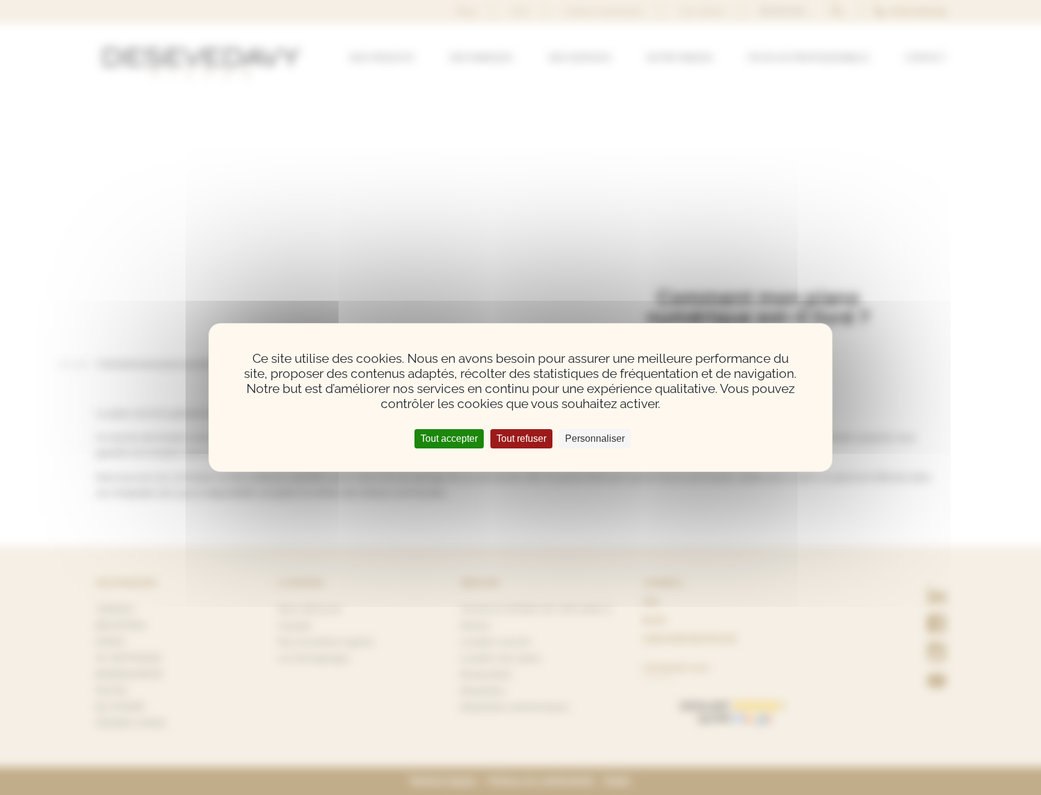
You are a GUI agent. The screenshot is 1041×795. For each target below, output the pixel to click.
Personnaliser (595, 438)
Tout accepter (449, 438)
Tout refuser (521, 438)
